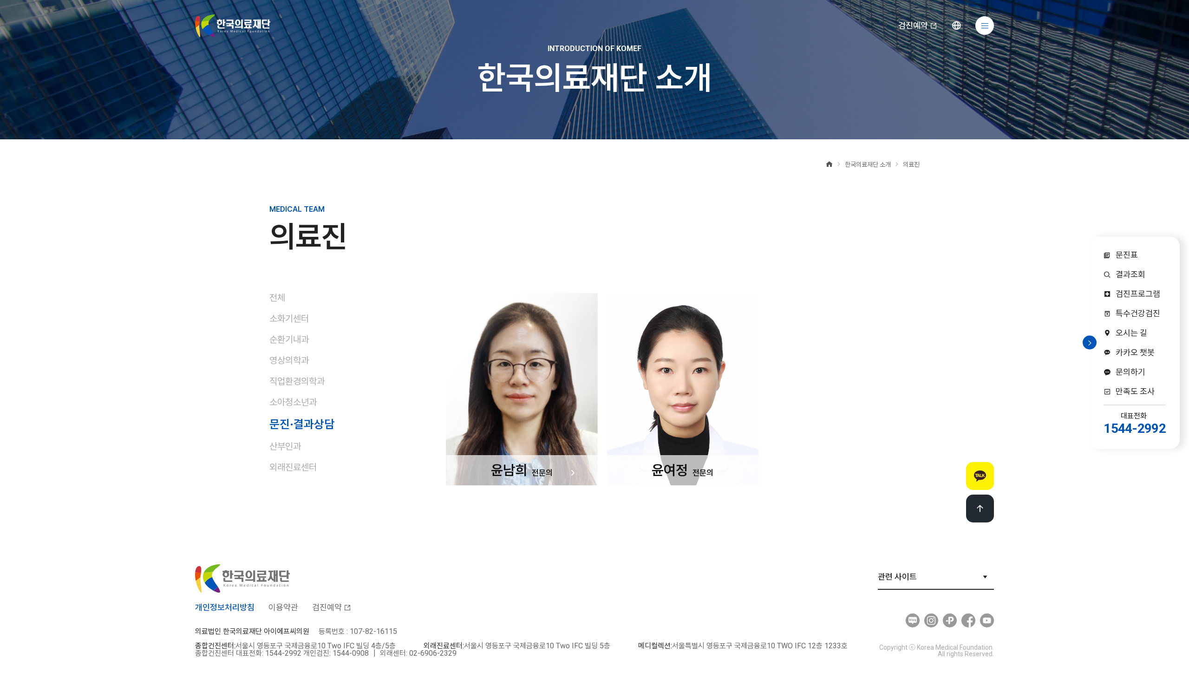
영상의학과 (289, 360)
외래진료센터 (293, 467)
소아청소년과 (293, 402)
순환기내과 (289, 339)
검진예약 (913, 25)
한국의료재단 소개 (868, 164)
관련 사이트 (897, 576)
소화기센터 (289, 318)
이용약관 (283, 607)
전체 (277, 297)
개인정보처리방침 (225, 607)
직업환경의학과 (297, 381)
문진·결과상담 (301, 424)
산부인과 (285, 446)
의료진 (911, 164)
